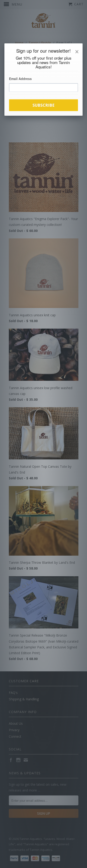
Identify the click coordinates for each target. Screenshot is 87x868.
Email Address (20, 78)
